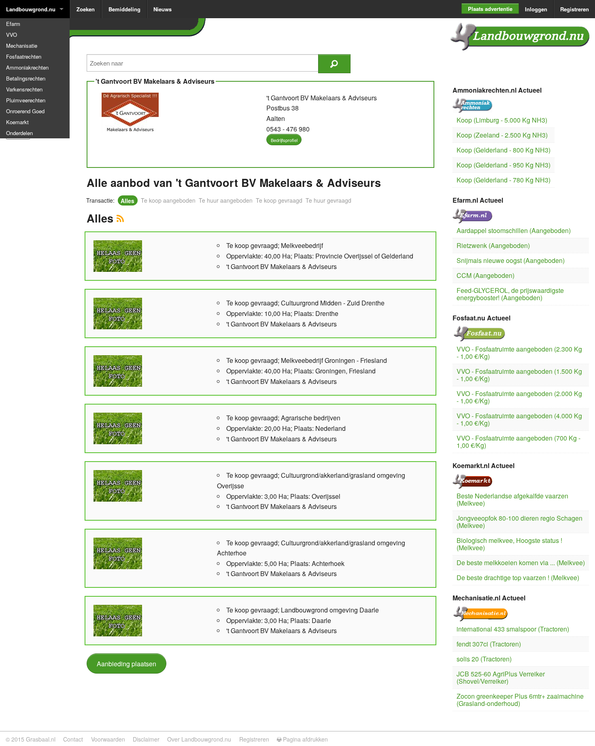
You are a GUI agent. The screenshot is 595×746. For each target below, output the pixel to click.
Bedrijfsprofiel (284, 140)
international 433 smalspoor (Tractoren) (513, 629)
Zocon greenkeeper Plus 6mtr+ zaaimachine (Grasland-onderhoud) (520, 699)
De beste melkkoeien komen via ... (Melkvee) (521, 562)
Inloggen (536, 9)
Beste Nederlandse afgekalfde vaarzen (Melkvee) (512, 499)
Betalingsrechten (25, 78)
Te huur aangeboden (226, 200)
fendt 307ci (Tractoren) (489, 644)
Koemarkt (17, 122)
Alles (127, 200)
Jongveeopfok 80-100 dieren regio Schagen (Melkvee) (519, 521)
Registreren (574, 9)
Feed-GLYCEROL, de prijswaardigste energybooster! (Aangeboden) (510, 294)
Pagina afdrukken (304, 739)
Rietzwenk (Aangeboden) (493, 245)
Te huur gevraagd (328, 200)
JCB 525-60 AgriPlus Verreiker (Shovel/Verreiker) (501, 677)
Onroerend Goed (25, 111)
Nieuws (162, 9)
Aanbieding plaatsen (126, 663)
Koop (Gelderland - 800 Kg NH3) (503, 150)
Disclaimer (146, 739)
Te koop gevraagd (279, 200)
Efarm (13, 24)
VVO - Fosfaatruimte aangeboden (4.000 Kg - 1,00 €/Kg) (519, 419)
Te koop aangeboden (168, 200)
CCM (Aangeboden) (485, 275)
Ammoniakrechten (27, 67)
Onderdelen (19, 133)
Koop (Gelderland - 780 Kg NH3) (503, 179)
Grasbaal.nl (40, 739)
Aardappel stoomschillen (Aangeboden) (514, 230)
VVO (11, 34)
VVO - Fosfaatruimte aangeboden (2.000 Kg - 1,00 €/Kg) (519, 397)
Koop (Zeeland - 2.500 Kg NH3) (502, 135)
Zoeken (85, 9)
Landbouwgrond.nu (30, 9)
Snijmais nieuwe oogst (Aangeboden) (511, 260)
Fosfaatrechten (23, 56)
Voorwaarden (108, 739)
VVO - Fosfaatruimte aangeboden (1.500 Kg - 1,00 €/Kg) (519, 375)
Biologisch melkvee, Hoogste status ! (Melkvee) (509, 544)
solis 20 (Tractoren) (484, 658)
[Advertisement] (37, 267)
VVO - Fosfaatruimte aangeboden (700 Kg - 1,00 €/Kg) (518, 441)
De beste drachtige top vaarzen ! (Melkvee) (518, 577)
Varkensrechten (24, 89)
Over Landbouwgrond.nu (199, 739)
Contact (73, 739)
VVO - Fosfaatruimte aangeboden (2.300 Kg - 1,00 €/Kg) (519, 352)
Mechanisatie (21, 45)
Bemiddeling (124, 9)
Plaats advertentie (490, 9)
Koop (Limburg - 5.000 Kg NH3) (502, 120)
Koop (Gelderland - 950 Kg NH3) (503, 165)
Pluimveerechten (25, 100)
